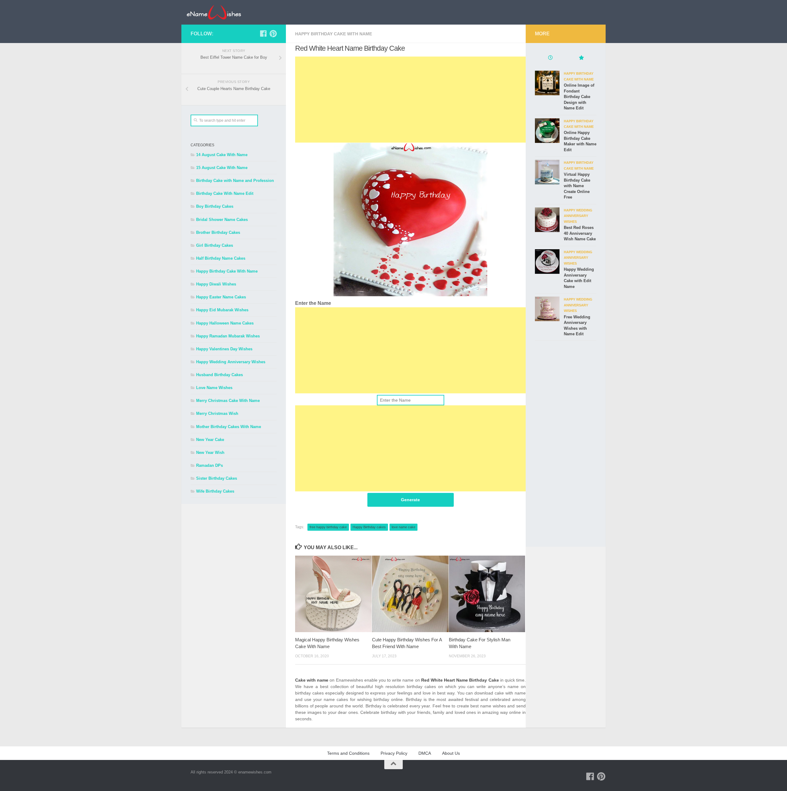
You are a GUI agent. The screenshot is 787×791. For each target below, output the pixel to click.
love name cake (403, 527)
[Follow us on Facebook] (263, 33)
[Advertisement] (410, 100)
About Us (451, 753)
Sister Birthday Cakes (216, 478)
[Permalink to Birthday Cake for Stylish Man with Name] (487, 594)
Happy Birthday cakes (369, 527)
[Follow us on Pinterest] (273, 33)
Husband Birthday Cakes (219, 374)
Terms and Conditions (348, 753)
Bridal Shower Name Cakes (222, 219)
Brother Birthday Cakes (218, 232)
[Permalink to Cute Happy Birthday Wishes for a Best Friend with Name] (410, 594)
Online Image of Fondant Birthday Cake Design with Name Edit (579, 96)
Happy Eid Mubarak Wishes (222, 310)
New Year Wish (210, 452)
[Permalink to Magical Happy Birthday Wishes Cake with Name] (333, 594)
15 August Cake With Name (221, 167)
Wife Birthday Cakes (215, 491)
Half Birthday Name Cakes (220, 258)
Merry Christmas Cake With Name (228, 400)
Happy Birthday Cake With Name (333, 33)
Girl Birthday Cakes (214, 245)
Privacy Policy (394, 753)
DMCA (424, 753)
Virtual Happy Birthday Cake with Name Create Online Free (577, 185)
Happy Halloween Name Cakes (225, 323)
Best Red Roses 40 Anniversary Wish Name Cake (580, 233)
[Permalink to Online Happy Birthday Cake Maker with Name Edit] (547, 130)
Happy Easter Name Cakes (221, 297)
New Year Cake (210, 439)
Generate (410, 499)
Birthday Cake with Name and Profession (235, 180)
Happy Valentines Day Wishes (224, 349)
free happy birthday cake (328, 527)
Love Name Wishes (214, 387)
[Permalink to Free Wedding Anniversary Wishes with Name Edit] (547, 309)
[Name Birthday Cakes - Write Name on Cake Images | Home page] (214, 12)
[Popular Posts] (581, 58)
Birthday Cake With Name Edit (224, 193)
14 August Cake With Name (221, 154)
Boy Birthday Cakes (214, 206)
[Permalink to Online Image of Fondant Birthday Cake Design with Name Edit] (547, 83)
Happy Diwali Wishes (216, 284)
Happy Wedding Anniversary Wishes (230, 362)
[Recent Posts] (550, 58)
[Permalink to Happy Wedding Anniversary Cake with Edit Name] (547, 261)
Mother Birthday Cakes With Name (228, 426)
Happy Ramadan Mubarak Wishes (228, 336)
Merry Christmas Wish (217, 413)
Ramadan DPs (209, 465)
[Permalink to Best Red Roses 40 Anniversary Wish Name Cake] (547, 219)
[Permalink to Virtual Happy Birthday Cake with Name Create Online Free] (547, 172)
